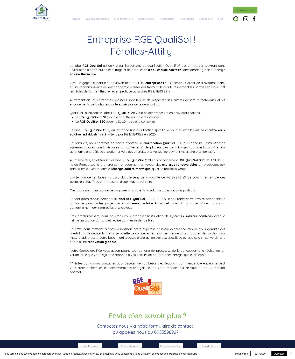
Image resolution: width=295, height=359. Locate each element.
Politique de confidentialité (183, 353)
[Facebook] (254, 19)
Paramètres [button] (241, 353)
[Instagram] (245, 19)
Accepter (279, 353)
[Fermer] (291, 353)
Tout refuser (259, 353)
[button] (124, 19)
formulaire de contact (171, 326)
